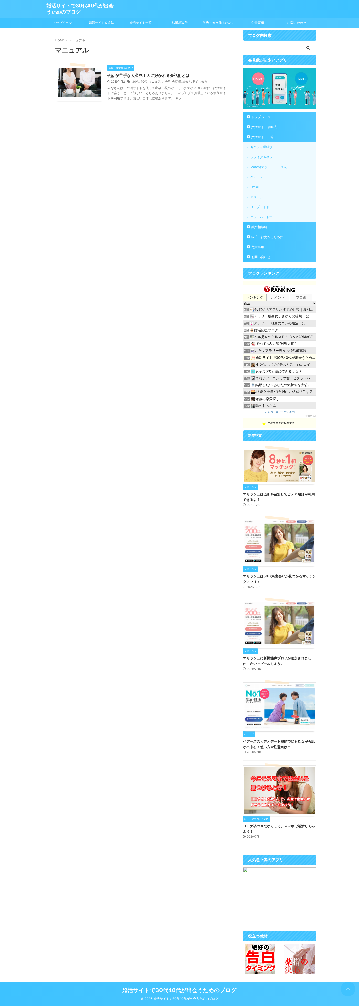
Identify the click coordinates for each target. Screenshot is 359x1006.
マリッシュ (258, 197)
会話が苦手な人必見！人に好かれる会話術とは (148, 75)
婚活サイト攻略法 (101, 23)
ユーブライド (259, 207)
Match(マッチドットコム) (269, 167)
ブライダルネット (263, 157)
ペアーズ (256, 177)
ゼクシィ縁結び (261, 147)
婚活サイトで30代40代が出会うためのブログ (179, 990)
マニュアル (156, 81)
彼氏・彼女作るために (218, 23)
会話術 (176, 81)
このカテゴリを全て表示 (280, 411)
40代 (143, 81)
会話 (168, 81)
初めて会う (200, 81)
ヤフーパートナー (263, 217)
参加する (310, 416)
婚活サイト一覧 (140, 23)
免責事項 (257, 23)
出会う (186, 81)
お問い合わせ (296, 23)
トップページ (62, 23)
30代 (135, 81)
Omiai (254, 187)
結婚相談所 (180, 23)
